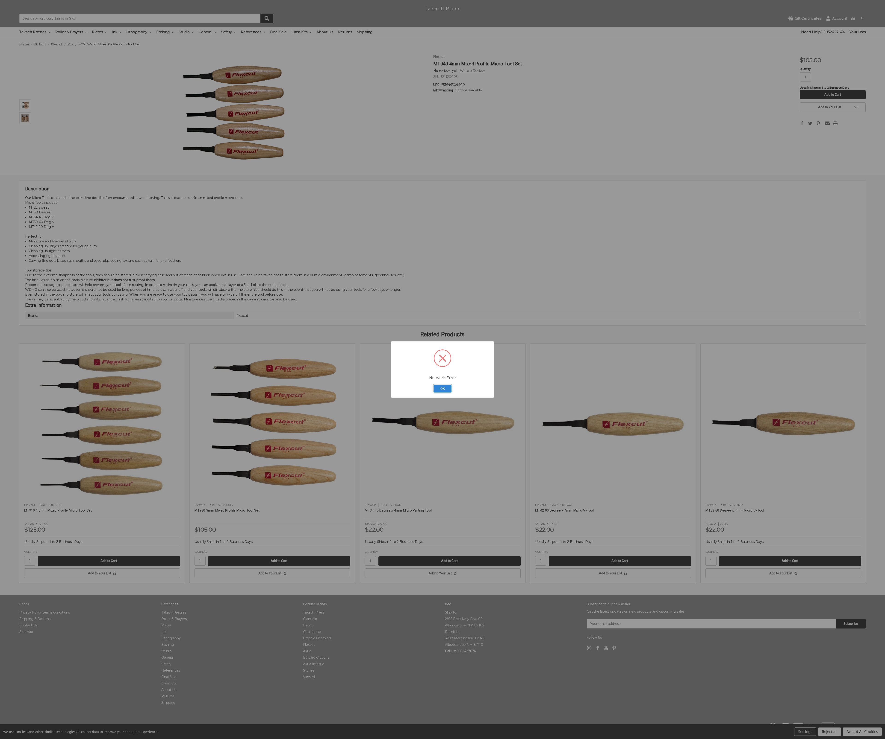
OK (442, 389)
